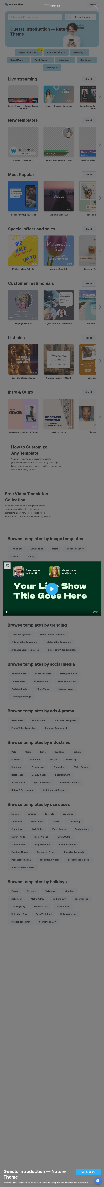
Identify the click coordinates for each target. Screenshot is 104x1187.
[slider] (52, 615)
